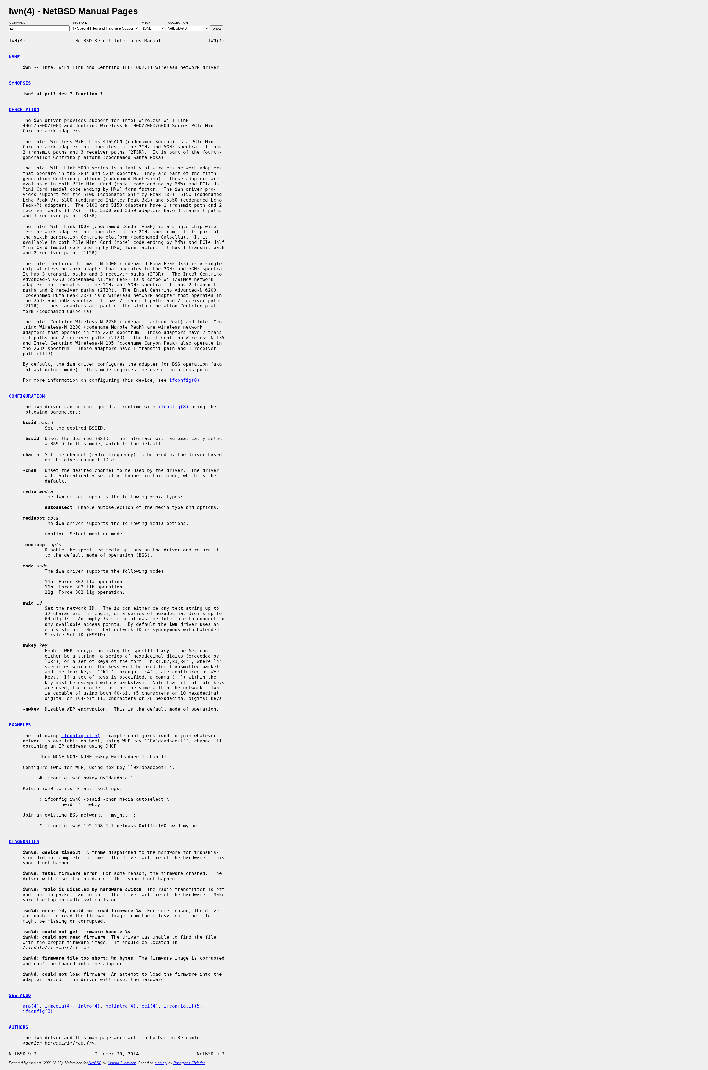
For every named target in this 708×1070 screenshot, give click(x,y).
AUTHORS (18, 1027)
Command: (19, 23)
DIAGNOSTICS (24, 841)
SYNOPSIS (20, 83)
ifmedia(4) (58, 1006)
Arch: (149, 23)
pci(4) (150, 1006)
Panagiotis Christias (189, 1063)
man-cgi (161, 1063)
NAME (14, 56)
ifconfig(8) (184, 380)
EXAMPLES (20, 725)
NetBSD (94, 1063)
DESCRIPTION (24, 109)
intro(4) (89, 1006)
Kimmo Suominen (122, 1063)
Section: (80, 23)
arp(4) (31, 1006)
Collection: (178, 23)
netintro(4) (121, 1006)
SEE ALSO (20, 995)
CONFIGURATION (27, 396)
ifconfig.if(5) (80, 735)
